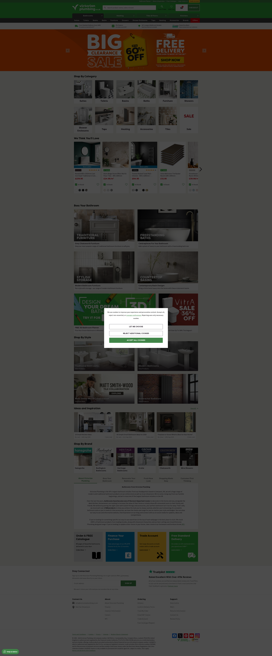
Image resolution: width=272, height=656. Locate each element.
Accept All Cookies (136, 340)
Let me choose (136, 327)
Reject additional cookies (136, 333)
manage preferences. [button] (134, 315)
